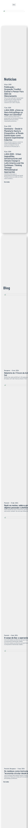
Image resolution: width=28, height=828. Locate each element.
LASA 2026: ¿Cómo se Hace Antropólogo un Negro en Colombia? (13, 112)
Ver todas (7, 182)
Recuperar (7, 370)
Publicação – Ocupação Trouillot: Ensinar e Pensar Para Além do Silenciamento (14, 91)
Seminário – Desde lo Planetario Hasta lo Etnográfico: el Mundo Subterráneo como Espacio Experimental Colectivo (13, 134)
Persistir (6, 503)
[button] (14, 4)
